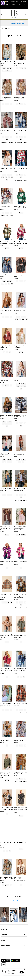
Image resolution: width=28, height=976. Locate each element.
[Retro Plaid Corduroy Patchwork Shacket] (21, 52)
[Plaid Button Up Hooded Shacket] (21, 693)
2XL (10, 70)
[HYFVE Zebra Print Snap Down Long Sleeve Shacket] (7, 832)
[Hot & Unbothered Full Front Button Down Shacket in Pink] (21, 516)
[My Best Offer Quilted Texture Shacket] (7, 443)
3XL (7, 179)
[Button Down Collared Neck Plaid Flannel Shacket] (21, 405)
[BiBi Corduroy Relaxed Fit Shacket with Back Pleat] (7, 300)
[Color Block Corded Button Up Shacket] (7, 693)
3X (8, 602)
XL (25, 68)
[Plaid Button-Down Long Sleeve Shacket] (21, 158)
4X (11, 602)
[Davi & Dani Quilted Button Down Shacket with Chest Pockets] (7, 659)
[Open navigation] (3, 14)
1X (2, 602)
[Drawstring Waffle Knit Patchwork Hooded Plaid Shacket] (7, 867)
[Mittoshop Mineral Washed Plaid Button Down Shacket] (21, 624)
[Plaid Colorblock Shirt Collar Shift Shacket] (7, 87)
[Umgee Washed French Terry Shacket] (7, 336)
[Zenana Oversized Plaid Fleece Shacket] (7, 551)
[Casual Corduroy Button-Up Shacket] (7, 120)
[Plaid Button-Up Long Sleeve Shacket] (21, 120)
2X (5, 602)
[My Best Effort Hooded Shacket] (7, 265)
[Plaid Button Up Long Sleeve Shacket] (21, 478)
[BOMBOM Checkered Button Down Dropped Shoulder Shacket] (7, 762)
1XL (7, 70)
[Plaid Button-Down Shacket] (7, 196)
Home (1, 28)
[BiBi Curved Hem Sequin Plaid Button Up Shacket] (7, 797)
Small (4, 68)
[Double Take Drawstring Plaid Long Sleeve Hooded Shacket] (21, 584)
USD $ (3, 964)
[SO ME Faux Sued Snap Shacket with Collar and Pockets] (7, 624)
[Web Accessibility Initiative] (2, 3)
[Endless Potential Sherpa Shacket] (7, 158)
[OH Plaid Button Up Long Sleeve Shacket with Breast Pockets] (21, 659)
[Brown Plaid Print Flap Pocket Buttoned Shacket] (7, 584)
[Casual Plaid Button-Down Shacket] (7, 369)
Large (4, 70)
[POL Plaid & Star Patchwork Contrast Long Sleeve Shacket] (21, 867)
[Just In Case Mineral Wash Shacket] (7, 478)
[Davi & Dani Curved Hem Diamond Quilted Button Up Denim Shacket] (21, 797)
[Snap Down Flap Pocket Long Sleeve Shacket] (21, 762)
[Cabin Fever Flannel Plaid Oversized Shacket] (21, 443)
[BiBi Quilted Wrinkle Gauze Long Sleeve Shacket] (7, 516)
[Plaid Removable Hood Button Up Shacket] (21, 832)
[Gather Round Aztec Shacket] (21, 300)
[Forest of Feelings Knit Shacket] (7, 52)
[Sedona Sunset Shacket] (21, 369)
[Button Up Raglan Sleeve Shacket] (21, 265)
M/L (21, 642)
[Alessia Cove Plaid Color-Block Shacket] (21, 87)
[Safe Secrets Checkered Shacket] (7, 405)
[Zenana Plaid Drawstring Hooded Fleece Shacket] (21, 196)
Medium (9, 68)
